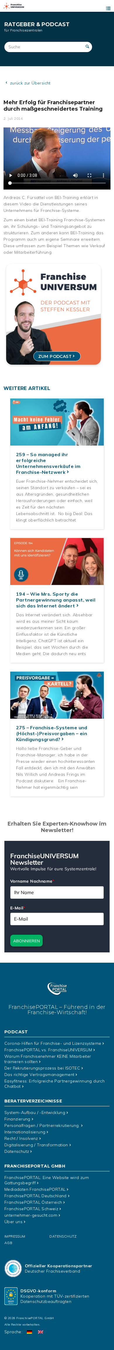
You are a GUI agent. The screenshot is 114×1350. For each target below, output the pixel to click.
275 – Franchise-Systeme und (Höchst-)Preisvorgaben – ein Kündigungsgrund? (51, 733)
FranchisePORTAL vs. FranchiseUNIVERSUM (48, 1049)
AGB (8, 1243)
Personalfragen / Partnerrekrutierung (42, 1125)
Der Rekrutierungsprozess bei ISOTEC (42, 1068)
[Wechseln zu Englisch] (40, 1332)
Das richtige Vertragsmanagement (39, 1074)
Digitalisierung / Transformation (36, 1145)
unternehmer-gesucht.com (30, 1215)
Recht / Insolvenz (21, 1138)
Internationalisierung (24, 1132)
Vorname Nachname (32, 881)
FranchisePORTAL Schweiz (31, 1208)
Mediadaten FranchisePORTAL (34, 1189)
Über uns (13, 1221)
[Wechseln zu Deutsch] (29, 1332)
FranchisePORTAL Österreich (33, 1202)
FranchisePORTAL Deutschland (35, 1195)
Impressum (14, 1236)
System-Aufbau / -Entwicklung (34, 1112)
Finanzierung (17, 1119)
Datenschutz (16, 1151)
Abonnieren (26, 941)
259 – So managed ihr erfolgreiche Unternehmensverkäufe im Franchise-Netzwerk (48, 463)
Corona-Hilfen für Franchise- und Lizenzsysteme (52, 1043)
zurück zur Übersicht (29, 83)
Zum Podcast (55, 356)
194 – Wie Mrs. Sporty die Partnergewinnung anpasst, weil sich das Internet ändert (55, 600)
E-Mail (17, 908)
